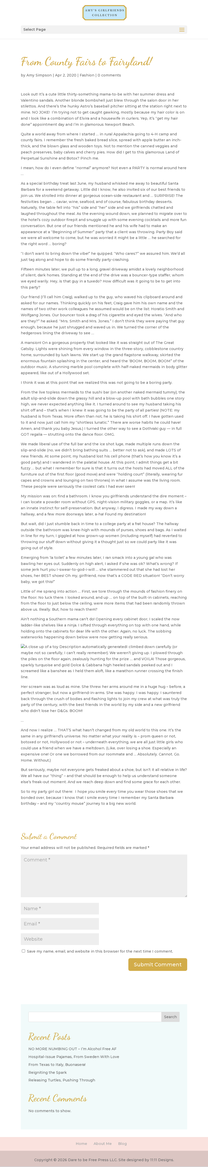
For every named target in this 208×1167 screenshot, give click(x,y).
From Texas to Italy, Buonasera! (56, 1064)
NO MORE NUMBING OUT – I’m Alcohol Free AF (72, 1049)
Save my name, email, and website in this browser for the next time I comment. (100, 951)
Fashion (87, 75)
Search (170, 1017)
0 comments (109, 75)
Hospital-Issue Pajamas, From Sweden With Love (73, 1056)
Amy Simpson (39, 75)
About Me (103, 1143)
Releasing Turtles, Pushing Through (61, 1080)
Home (81, 1143)
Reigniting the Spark (47, 1072)
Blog (122, 1143)
